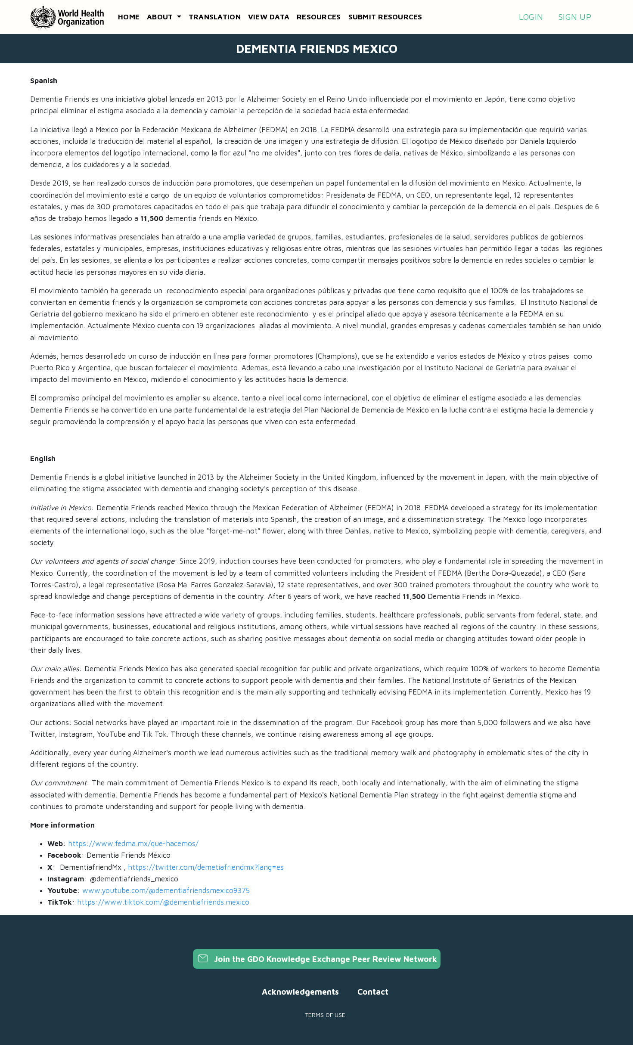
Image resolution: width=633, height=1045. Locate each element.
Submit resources (385, 16)
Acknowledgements (300, 991)
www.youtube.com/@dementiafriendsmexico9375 (166, 890)
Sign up (574, 17)
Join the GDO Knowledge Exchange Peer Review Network (324, 959)
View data (268, 16)
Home (129, 16)
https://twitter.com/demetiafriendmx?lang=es (206, 867)
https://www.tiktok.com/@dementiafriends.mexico (163, 902)
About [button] (161, 16)
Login (531, 17)
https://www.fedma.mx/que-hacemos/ (133, 843)
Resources (319, 16)
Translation (215, 16)
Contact (372, 991)
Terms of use (325, 1014)
